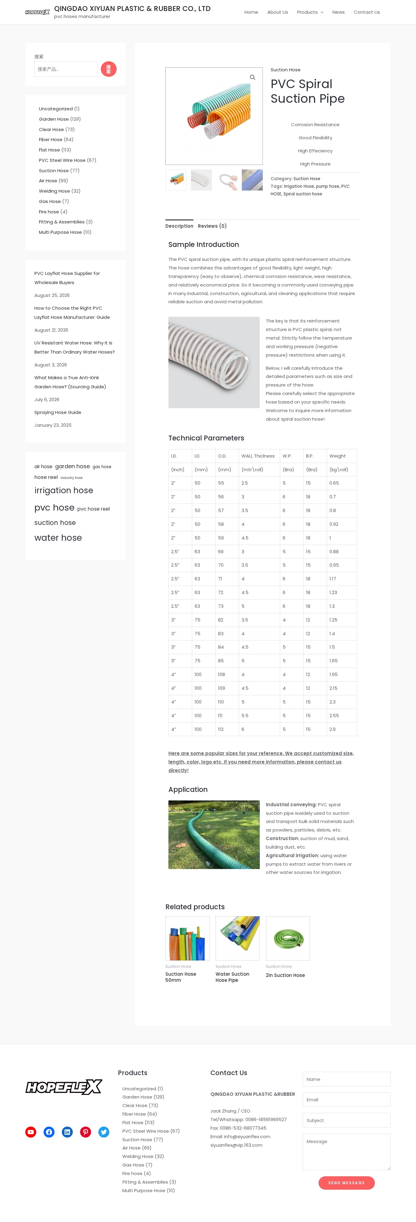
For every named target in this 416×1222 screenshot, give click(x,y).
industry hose (72, 478)
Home (251, 12)
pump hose (327, 186)
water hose (58, 538)
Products (307, 12)
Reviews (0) (212, 226)
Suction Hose (286, 69)
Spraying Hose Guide (57, 412)
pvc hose (54, 507)
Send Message (346, 1182)
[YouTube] (30, 1132)
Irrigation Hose (299, 186)
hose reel (46, 477)
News (339, 12)
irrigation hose (63, 490)
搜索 (39, 56)
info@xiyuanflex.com (247, 1136)
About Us (277, 12)
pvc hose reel (93, 508)
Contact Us (367, 12)
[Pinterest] (85, 1132)
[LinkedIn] (67, 1132)
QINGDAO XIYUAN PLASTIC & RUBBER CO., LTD (132, 8)
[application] (320, 12)
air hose (43, 466)
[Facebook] (49, 1132)
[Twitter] (103, 1132)
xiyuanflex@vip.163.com (236, 1145)
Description (179, 226)
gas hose (102, 467)
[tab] (179, 226)
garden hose (72, 466)
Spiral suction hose (303, 194)
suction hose (55, 522)
